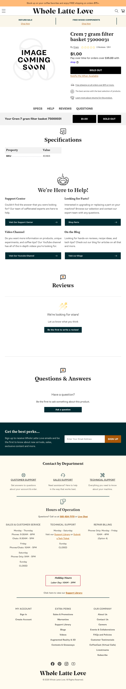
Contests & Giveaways (63, 645)
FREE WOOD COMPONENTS (86, 20)
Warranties (63, 619)
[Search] (116, 10)
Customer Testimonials (102, 640)
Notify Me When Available (84, 76)
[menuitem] (23, 614)
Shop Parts (74, 222)
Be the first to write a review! (63, 329)
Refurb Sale (25, 20)
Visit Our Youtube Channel (21, 255)
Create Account (23, 619)
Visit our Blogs (76, 255)
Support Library (62, 534)
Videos (63, 634)
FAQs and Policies (102, 634)
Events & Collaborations (102, 629)
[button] (3, 10)
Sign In (23, 614)
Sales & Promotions (63, 614)
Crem (76, 47)
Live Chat (83, 516)
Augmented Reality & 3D (63, 640)
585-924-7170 (67, 516)
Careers (102, 624)
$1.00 (84, 118)
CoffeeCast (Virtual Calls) (102, 645)
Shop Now (25, 24)
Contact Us (102, 619)
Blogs (63, 629)
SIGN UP (113, 439)
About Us (102, 614)
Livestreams (102, 650)
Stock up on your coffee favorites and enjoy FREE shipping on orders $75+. (63, 3)
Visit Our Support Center (21, 222)
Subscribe (102, 655)
